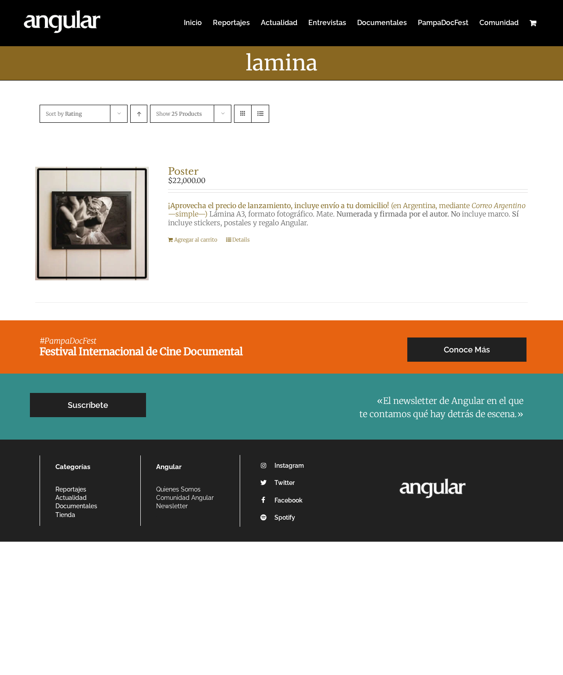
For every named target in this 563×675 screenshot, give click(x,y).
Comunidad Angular (185, 497)
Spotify (284, 517)
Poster (183, 171)
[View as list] (260, 113)
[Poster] (92, 223)
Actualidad (71, 497)
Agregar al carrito (195, 239)
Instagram (289, 465)
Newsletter (172, 506)
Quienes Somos (178, 489)
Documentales (76, 506)
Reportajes (70, 489)
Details (241, 239)
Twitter (284, 482)
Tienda (65, 514)
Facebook (288, 500)
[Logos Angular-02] (432, 475)
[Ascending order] (138, 114)
